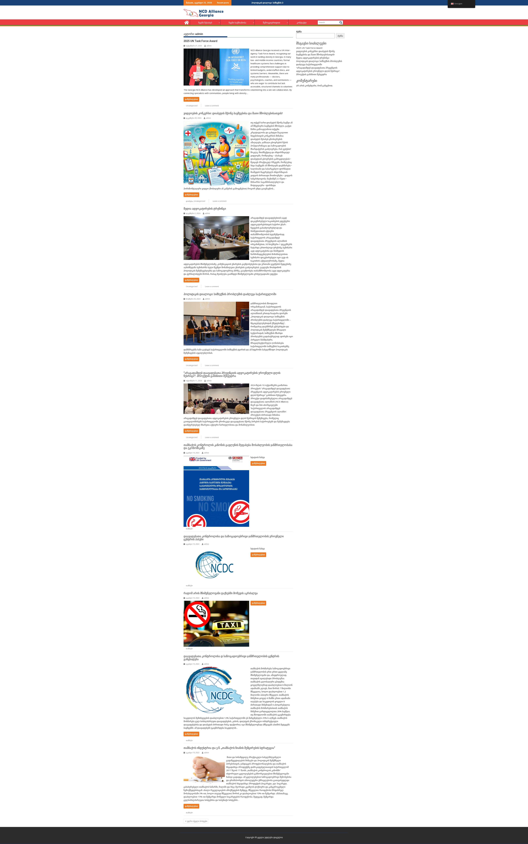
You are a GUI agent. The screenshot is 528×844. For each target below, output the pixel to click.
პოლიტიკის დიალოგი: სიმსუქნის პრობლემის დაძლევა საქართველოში (230, 294)
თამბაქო (189, 528)
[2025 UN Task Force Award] (216, 50)
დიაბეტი (189, 201)
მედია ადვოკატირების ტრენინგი (205, 208)
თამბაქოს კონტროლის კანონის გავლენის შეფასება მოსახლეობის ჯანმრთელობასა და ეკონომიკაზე (238, 446)
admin (209, 46)
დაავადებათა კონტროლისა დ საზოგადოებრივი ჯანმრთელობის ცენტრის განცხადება (231, 658)
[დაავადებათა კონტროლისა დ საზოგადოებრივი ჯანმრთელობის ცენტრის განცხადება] (216, 668)
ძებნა (299, 31)
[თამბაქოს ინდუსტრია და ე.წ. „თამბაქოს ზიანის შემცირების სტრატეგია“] (204, 757)
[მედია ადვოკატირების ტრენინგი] (216, 217)
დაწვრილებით (191, 99)
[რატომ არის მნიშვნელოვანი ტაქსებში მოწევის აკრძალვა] (216, 602)
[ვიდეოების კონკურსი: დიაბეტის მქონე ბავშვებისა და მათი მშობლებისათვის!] (216, 122)
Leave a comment (212, 106)
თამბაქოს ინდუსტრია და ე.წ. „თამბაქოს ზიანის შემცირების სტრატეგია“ (229, 748)
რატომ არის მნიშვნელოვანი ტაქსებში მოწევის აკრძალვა (221, 593)
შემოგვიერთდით (271, 22)
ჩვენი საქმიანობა (237, 22)
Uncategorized (191, 106)
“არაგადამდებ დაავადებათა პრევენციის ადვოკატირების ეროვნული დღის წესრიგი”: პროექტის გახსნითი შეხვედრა (232, 374)
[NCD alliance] (186, 22)
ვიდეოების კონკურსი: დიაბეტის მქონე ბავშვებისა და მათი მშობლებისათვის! (233, 113)
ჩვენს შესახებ (205, 22)
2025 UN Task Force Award (200, 41)
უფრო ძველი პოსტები (197, 821)
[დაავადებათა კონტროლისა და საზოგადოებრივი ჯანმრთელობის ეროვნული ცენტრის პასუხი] (216, 548)
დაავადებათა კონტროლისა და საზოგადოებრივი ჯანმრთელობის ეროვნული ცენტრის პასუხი (234, 538)
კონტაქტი (302, 22)
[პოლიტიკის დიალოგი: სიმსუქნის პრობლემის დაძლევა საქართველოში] (216, 303)
